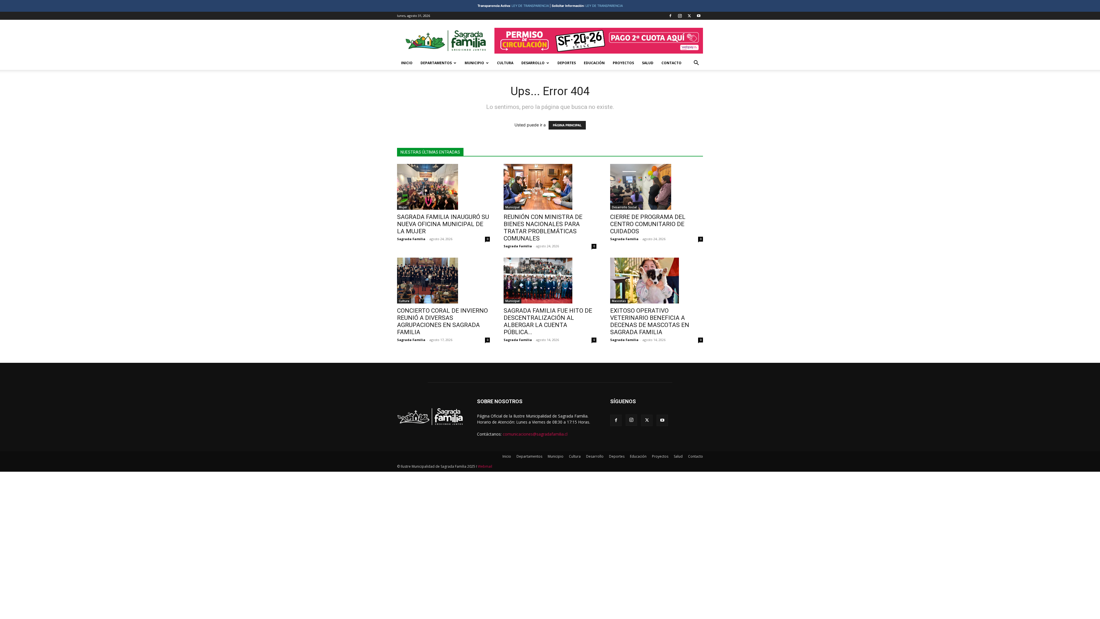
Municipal (512, 207)
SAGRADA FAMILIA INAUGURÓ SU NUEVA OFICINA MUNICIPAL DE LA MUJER (443, 224)
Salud (647, 62)
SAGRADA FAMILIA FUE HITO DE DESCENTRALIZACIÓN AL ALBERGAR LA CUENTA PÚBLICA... (548, 321)
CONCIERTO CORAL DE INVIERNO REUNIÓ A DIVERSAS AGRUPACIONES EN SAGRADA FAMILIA (442, 321)
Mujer (403, 207)
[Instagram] (679, 16)
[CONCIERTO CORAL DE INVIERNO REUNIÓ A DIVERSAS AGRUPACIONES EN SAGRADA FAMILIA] (443, 280)
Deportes (566, 62)
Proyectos (623, 62)
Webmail (485, 466)
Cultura (505, 62)
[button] (696, 63)
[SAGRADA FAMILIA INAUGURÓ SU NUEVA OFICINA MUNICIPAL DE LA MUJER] (443, 187)
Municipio (474, 62)
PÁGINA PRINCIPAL (567, 125)
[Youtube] (698, 16)
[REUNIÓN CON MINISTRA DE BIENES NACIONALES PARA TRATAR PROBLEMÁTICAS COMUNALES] (550, 187)
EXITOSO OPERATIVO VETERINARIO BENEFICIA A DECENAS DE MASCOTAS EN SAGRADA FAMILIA (649, 321)
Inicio (406, 62)
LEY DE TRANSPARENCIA (530, 6)
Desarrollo (533, 62)
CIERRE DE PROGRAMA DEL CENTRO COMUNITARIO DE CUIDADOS (648, 224)
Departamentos (436, 62)
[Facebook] (670, 16)
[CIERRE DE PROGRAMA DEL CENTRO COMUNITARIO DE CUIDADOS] (656, 187)
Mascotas (619, 301)
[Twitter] (689, 16)
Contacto (671, 62)
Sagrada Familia (411, 239)
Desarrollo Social (624, 207)
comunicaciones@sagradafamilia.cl (535, 434)
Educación (594, 62)
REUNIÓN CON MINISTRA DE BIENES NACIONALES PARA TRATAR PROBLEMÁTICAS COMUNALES (543, 227)
